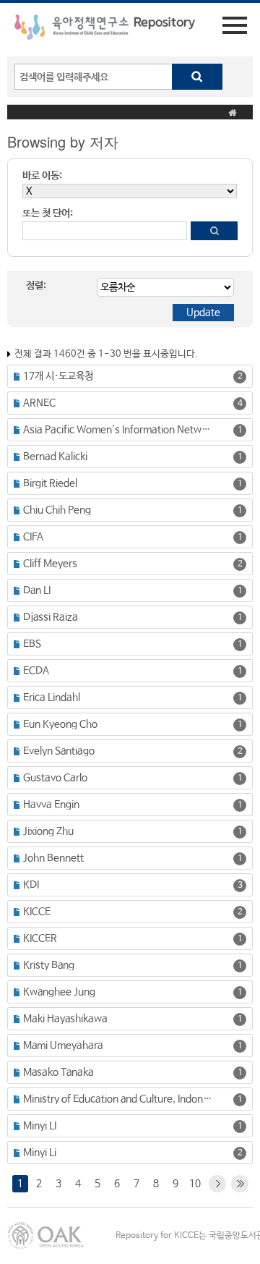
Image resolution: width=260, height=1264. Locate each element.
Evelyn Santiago (59, 751)
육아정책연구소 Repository (104, 29)
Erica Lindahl (51, 697)
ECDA (36, 671)
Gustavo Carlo (55, 778)
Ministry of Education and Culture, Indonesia (118, 1099)
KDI (31, 885)
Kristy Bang (48, 965)
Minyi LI (39, 1126)
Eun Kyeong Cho (60, 724)
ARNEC (39, 403)
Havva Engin (51, 804)
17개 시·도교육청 (58, 376)
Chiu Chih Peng (57, 510)
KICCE (37, 912)
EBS (32, 644)
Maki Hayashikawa (65, 1019)
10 (195, 1183)
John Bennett (53, 858)
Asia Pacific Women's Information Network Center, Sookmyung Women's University (118, 430)
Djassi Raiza (50, 617)
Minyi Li (39, 1153)
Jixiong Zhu (48, 831)
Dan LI (37, 590)
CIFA (33, 537)
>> (239, 1183)
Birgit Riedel (50, 483)
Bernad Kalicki (55, 456)
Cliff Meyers (50, 564)
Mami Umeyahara (63, 1045)
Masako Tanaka (58, 1072)
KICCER (40, 938)
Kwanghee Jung (59, 992)
